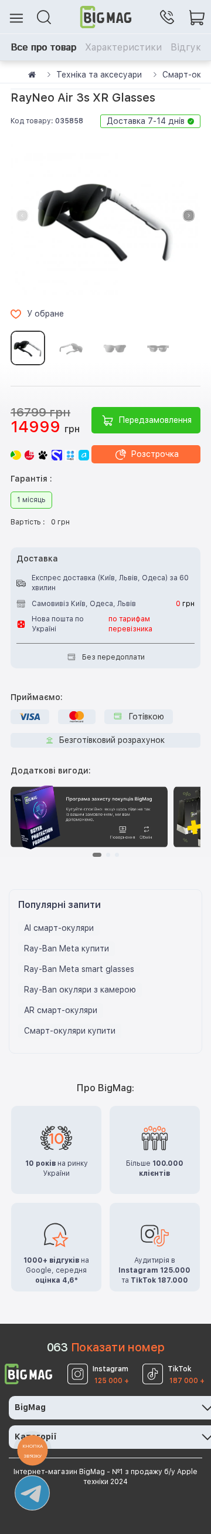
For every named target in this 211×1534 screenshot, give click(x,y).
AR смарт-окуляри (60, 1010)
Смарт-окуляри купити (69, 1030)
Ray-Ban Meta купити (66, 948)
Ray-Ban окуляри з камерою (80, 989)
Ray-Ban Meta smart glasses (79, 969)
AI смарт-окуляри (59, 928)
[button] (189, 215)
